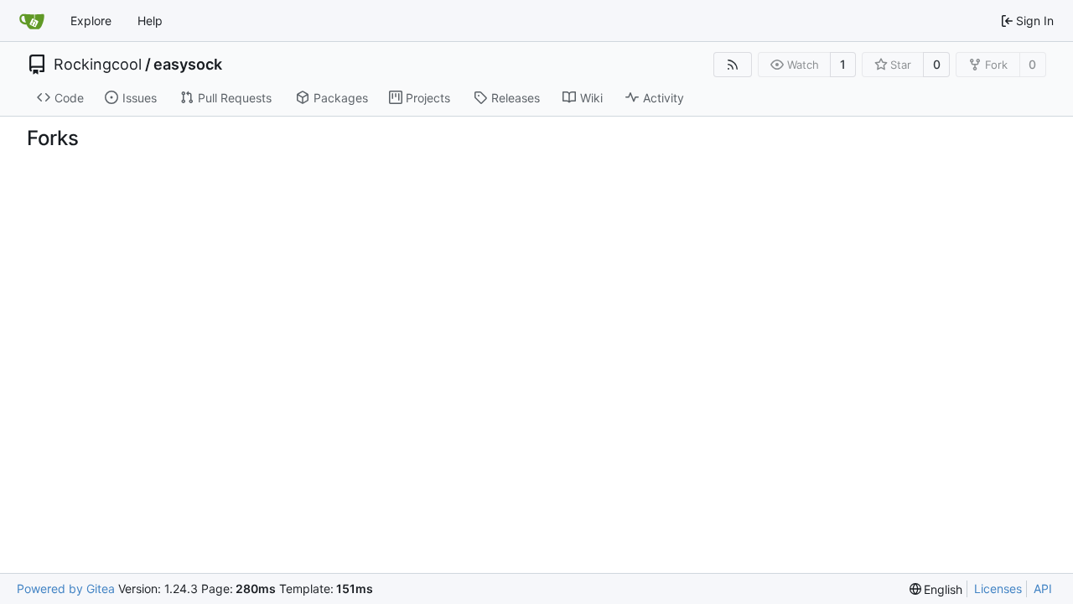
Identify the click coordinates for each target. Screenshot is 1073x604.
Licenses (998, 588)
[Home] (31, 21)
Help (150, 20)
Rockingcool (98, 64)
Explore (90, 20)
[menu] (936, 589)
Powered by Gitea (66, 588)
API (1043, 588)
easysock (187, 64)
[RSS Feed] (732, 64)
